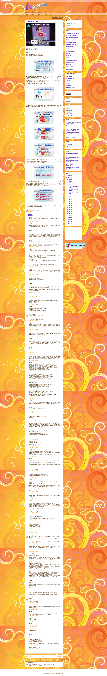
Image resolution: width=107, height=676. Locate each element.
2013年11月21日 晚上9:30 (33, 470)
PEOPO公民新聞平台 (70, 87)
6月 (69, 203)
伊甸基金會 (68, 55)
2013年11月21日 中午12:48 (33, 296)
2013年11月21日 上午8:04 (33, 266)
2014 (68, 175)
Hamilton (30, 314)
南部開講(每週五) (70, 78)
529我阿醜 (69, 144)
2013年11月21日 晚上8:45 (33, 398)
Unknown (30, 535)
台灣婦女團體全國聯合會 (71, 60)
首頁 (27, 14)
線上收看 (68, 101)
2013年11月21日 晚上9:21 (33, 456)
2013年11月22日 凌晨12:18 (33, 542)
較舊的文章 (59, 656)
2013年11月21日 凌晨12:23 (33, 246)
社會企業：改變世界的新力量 (72, 33)
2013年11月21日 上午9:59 (33, 274)
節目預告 (51, 14)
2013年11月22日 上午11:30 (33, 596)
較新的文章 (28, 656)
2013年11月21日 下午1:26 (33, 320)
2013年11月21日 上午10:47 (33, 281)
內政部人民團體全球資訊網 (72, 37)
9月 (69, 197)
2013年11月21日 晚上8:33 (33, 360)
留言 (69, 25)
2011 (68, 217)
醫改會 (67, 49)
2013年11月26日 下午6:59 (33, 648)
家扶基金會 (68, 64)
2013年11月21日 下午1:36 (33, 329)
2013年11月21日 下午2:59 (33, 344)
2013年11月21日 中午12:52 (33, 304)
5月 (69, 205)
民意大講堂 (45, 14)
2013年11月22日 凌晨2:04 (33, 578)
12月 (70, 179)
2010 (68, 219)
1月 (69, 213)
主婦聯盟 (68, 53)
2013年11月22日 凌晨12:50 (33, 551)
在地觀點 (32, 14)
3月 (69, 209)
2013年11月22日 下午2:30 (33, 615)
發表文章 (70, 23)
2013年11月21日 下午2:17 (33, 336)
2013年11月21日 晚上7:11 (33, 352)
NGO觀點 (69, 146)
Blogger (61, 673)
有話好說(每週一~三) (70, 76)
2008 (68, 223)
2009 (68, 221)
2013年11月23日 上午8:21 (33, 626)
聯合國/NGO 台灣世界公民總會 (73, 40)
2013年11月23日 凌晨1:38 (33, 621)
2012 (68, 215)
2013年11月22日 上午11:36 (33, 602)
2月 (69, 211)
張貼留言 (29, 651)
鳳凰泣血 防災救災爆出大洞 (72, 160)
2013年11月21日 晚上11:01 (33, 491)
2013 (68, 177)
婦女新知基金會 (69, 66)
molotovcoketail (52, 673)
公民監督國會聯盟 (70, 51)
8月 (69, 199)
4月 (69, 207)
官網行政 (38, 14)
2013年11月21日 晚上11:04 (33, 498)
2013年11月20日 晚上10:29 (33, 221)
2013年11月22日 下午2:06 (33, 609)
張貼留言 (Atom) (45, 659)
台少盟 (67, 58)
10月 (70, 196)
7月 (69, 201)
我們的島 (68, 80)
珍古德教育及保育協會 (71, 44)
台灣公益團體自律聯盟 (71, 42)
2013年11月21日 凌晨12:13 (33, 237)
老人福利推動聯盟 (70, 62)
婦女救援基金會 (69, 69)
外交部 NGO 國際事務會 (71, 35)
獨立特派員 (68, 85)
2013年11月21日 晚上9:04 (33, 412)
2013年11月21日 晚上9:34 (33, 477)
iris (29, 598)
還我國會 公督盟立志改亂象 (72, 153)
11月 (70, 181)
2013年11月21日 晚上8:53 (33, 404)
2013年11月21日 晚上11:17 (33, 512)
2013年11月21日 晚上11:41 (33, 532)
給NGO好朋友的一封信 (71, 164)
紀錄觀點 (68, 83)
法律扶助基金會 (69, 46)
